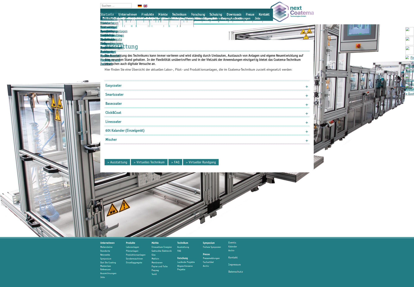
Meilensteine (108, 19)
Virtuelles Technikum (150, 162)
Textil (238, 18)
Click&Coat (113, 112)
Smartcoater (114, 94)
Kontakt (264, 14)
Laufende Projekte (106, 37)
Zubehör (187, 23)
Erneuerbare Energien (162, 246)
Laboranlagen (109, 23)
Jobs (257, 18)
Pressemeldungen (112, 47)
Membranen (193, 18)
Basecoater (113, 103)
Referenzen (105, 269)
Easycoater (113, 85)
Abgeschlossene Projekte (185, 267)
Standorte (105, 250)
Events (232, 242)
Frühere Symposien (212, 246)
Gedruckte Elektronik (162, 250)
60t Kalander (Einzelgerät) (124, 130)
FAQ (176, 162)
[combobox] (116, 5)
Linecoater (113, 121)
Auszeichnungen (108, 273)
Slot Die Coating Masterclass (108, 264)
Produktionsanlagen (136, 254)
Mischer (111, 139)
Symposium (105, 258)
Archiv (150, 18)
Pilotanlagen (132, 250)
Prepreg (226, 18)
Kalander (129, 23)
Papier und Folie (160, 266)
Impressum (234, 264)
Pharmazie (210, 18)
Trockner (143, 23)
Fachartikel (134, 18)
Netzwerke (105, 254)
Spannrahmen (159, 23)
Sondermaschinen (134, 258)
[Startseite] (292, 12)
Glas (153, 254)
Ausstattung (108, 31)
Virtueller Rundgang (173, 18)
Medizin (155, 258)
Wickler (174, 23)
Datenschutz (235, 271)
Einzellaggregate (134, 262)
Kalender (232, 246)
